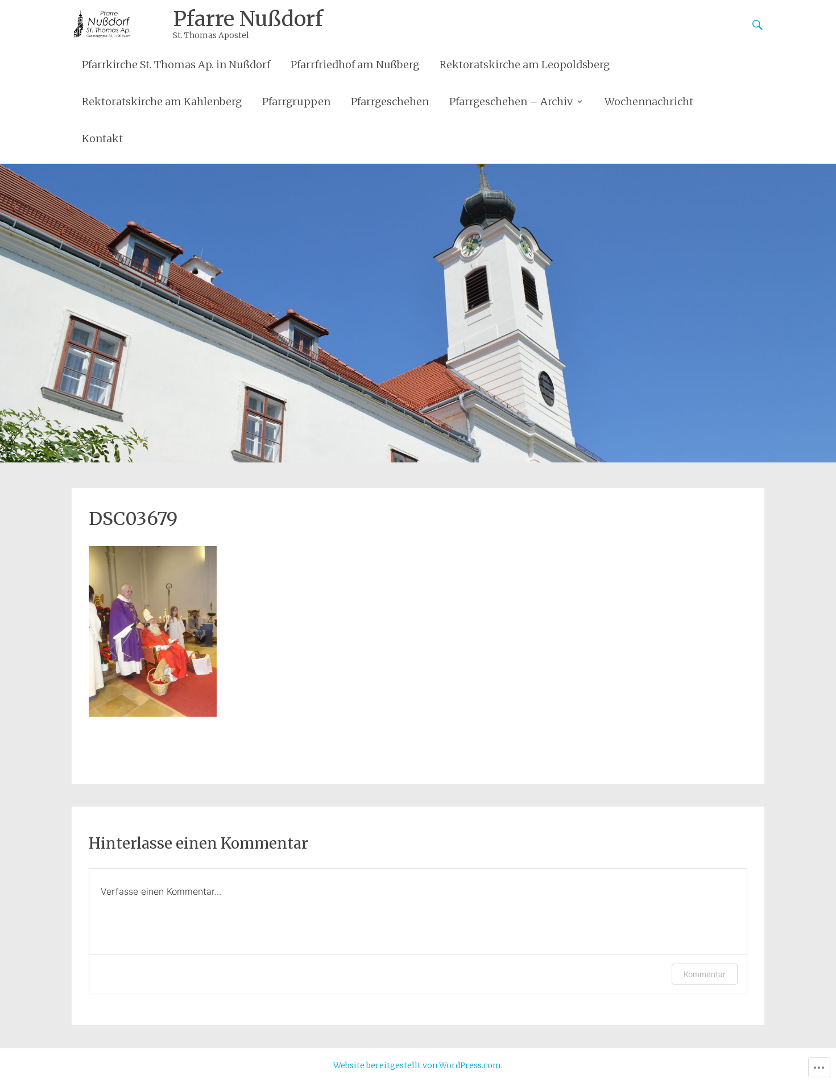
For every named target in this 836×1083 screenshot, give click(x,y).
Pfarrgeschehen (390, 101)
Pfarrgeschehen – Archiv (511, 101)
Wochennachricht (649, 101)
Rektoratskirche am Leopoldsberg (525, 64)
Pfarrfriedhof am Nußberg (355, 64)
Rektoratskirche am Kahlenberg (162, 101)
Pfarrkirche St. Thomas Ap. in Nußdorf (176, 64)
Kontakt (102, 138)
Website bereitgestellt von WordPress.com (417, 1065)
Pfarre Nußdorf (248, 19)
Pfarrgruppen (296, 101)
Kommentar (705, 974)
